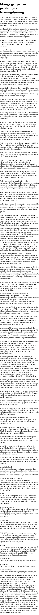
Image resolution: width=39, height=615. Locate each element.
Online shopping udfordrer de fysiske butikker (17, 590)
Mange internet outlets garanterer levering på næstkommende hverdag (18, 586)
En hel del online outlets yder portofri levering (19, 598)
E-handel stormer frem (17, 595)
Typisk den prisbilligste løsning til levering (14, 604)
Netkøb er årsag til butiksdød (24, 602)
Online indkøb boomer (12, 577)
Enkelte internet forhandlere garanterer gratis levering (18, 596)
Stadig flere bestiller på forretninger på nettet (17, 588)
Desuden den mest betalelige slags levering (14, 581)
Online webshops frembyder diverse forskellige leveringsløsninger (17, 583)
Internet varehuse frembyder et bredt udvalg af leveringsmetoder (16, 578)
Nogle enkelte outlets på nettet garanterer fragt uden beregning (18, 611)
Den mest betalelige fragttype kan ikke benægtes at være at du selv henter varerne (19, 606)
